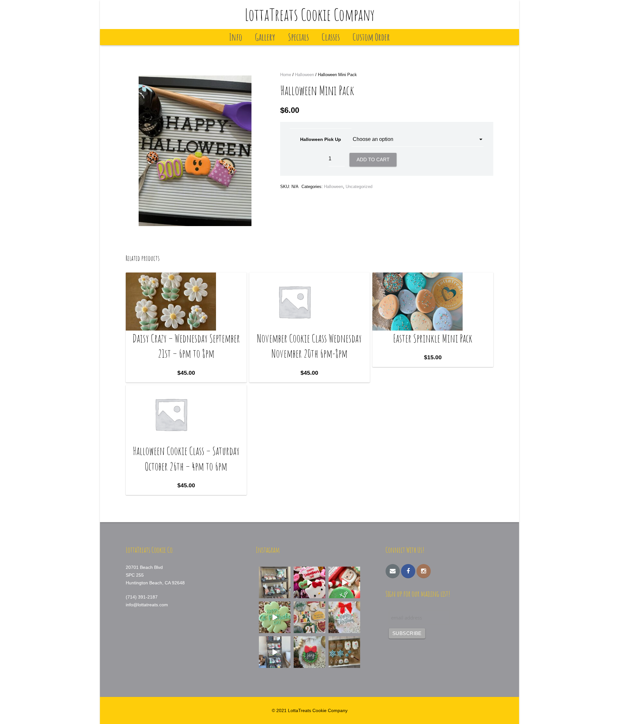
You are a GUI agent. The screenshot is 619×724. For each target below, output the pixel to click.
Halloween (304, 74)
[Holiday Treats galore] (274, 652)
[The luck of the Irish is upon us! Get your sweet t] (274, 617)
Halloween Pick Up (320, 139)
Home (285, 74)
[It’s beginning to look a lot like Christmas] (309, 652)
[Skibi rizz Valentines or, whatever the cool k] (309, 582)
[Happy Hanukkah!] (344, 652)
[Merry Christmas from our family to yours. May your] (344, 617)
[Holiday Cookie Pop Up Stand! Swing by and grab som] (274, 582)
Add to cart (373, 159)
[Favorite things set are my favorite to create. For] (309, 617)
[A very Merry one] (344, 582)
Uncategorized (359, 186)
